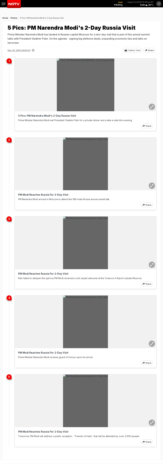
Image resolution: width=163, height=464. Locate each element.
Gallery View (134, 50)
